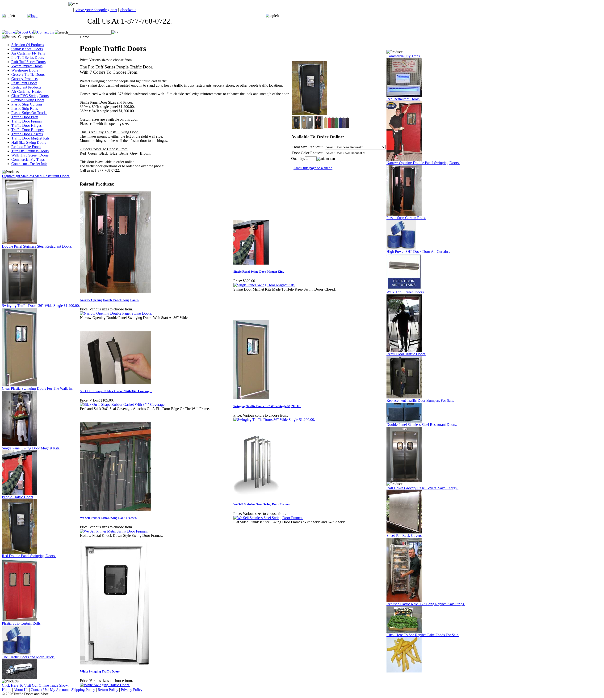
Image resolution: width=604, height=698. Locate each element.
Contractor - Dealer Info (29, 164)
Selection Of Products (27, 45)
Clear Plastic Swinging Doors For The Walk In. (37, 388)
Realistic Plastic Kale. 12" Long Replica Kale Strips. (425, 604)
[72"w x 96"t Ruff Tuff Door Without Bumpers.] (404, 397)
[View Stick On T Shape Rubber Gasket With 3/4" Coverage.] (122, 404)
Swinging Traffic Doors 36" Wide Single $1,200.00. (41, 306)
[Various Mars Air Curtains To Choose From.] (404, 289)
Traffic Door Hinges (26, 125)
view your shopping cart (96, 9)
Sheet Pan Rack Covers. (404, 535)
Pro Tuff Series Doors (27, 57)
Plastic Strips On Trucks (29, 113)
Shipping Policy (83, 690)
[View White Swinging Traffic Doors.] (105, 685)
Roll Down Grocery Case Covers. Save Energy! (422, 488)
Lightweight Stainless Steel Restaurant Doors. (36, 176)
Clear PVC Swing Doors (30, 96)
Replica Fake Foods (26, 147)
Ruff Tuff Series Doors (28, 62)
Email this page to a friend (313, 168)
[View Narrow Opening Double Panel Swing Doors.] (116, 313)
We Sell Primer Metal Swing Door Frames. (108, 518)
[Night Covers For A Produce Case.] (404, 532)
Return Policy (108, 690)
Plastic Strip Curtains (26, 104)
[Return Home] (32, 16)
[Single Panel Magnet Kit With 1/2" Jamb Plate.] (19, 494)
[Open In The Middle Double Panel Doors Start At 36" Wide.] (404, 214)
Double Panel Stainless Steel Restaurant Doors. (37, 246)
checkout (128, 9)
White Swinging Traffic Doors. (100, 671)
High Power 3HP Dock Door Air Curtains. (418, 252)
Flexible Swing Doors (27, 100)
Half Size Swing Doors (28, 142)
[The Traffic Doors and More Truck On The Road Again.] (19, 678)
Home (6, 690)
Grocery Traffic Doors (28, 74)
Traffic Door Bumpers (27, 130)
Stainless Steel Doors (27, 49)
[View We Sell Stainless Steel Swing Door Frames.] (268, 518)
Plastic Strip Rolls (24, 108)
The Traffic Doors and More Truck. (28, 657)
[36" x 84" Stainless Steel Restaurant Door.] (19, 243)
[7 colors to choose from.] (404, 159)
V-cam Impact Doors (26, 66)
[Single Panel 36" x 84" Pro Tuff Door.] (19, 385)
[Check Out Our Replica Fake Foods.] (404, 671)
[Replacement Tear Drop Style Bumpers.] (404, 421)
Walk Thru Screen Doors (30, 155)
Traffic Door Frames (26, 121)
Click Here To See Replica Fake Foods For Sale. (422, 635)
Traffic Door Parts (24, 117)
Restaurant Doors (24, 83)
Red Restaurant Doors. (403, 99)
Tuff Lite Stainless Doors (30, 151)
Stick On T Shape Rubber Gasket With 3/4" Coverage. (116, 391)
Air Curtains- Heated (26, 91)
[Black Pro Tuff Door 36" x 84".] (19, 552)
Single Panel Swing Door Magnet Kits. (31, 448)
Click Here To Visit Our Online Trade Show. (35, 685)
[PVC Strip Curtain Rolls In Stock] (16, 654)
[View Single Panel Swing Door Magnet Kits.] (264, 285)
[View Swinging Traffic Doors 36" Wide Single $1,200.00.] (274, 420)
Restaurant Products (26, 87)
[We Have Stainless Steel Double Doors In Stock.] (19, 302)
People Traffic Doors (17, 497)
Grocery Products (24, 79)
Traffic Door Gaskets (27, 134)
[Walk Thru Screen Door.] (404, 351)
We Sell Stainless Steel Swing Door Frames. (261, 504)
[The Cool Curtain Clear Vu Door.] (19, 445)
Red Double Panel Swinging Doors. (29, 556)
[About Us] (24, 32)
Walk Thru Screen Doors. (405, 292)
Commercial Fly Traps (28, 159)
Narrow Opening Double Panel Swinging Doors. (423, 163)
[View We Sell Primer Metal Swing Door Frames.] (114, 531)
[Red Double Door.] (19, 620)
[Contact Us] (43, 32)
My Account (59, 690)
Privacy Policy (132, 690)
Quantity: (298, 159)
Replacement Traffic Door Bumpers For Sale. (420, 400)
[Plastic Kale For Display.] (404, 632)
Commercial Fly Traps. (403, 56)
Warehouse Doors (24, 70)
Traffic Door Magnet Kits (30, 138)
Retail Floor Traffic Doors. (406, 354)
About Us (20, 690)
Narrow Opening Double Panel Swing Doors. (109, 300)
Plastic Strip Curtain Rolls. (21, 623)
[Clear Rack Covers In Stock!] (404, 601)
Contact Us (39, 690)
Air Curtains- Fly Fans (28, 53)
